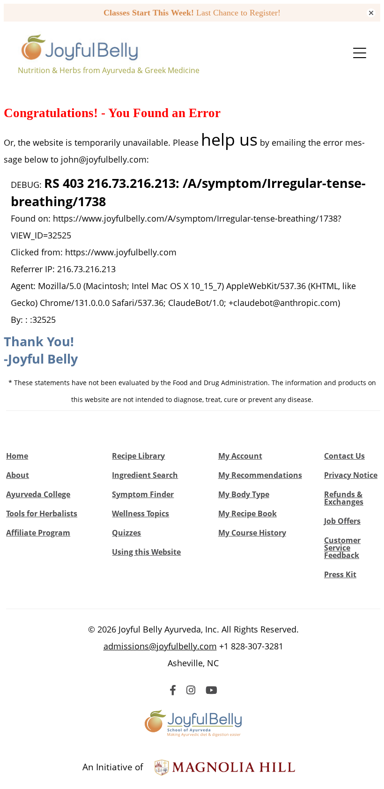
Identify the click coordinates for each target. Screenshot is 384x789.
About (17, 475)
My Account (240, 456)
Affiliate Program (38, 533)
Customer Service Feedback (342, 547)
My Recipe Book (247, 513)
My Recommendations (260, 475)
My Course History (252, 533)
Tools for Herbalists (41, 513)
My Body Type (243, 494)
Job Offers (342, 521)
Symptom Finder (143, 494)
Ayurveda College (38, 494)
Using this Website (146, 552)
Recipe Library (138, 456)
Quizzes (126, 533)
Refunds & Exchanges (343, 498)
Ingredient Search (145, 475)
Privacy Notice (350, 475)
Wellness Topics (140, 513)
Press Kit (340, 574)
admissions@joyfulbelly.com (160, 646)
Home (17, 456)
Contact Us (344, 456)
